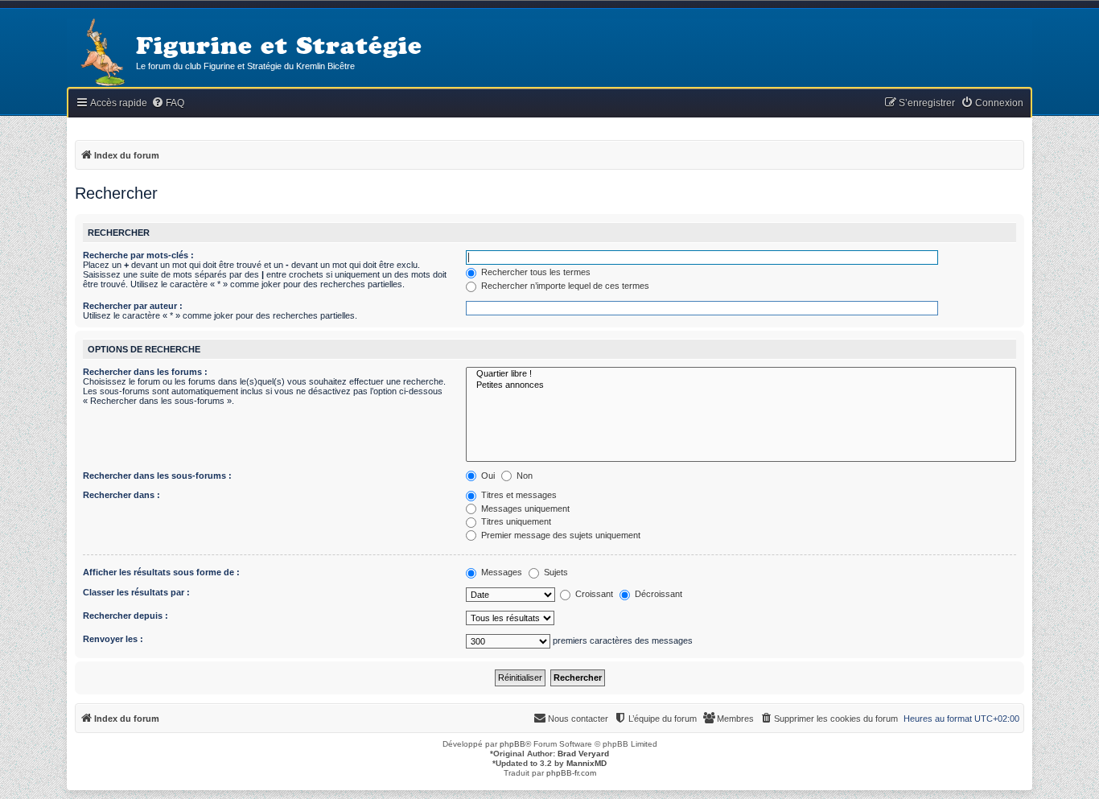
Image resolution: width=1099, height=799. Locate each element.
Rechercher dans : (121, 495)
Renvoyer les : (113, 639)
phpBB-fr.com (571, 772)
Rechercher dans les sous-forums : (157, 475)
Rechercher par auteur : (133, 306)
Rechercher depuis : (125, 615)
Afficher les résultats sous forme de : (161, 572)
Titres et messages (518, 495)
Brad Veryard (583, 753)
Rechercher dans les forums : (145, 372)
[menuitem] (167, 103)
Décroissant (657, 594)
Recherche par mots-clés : (138, 255)
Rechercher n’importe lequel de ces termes (564, 285)
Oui (487, 475)
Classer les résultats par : (136, 592)
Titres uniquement (515, 521)
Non (523, 475)
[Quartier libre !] (741, 374)
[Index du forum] (101, 54)
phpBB (512, 743)
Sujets (554, 572)
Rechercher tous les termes (535, 272)
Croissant (593, 594)
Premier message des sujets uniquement (559, 535)
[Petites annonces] (741, 385)
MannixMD (586, 763)
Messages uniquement (524, 508)
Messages (500, 572)
